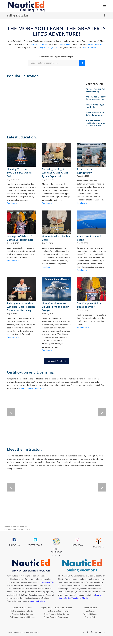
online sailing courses (38, 44)
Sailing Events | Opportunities (56, 617)
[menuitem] (103, 6)
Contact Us (90, 611)
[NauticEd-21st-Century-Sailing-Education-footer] (31, 566)
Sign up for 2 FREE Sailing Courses (56, 608)
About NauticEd (90, 608)
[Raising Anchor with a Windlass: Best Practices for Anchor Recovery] (21, 289)
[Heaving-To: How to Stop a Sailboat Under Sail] (21, 155)
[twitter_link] (35, 540)
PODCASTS (98, 547)
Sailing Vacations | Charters (22, 611)
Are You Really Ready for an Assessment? (96, 98)
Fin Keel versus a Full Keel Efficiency (95, 90)
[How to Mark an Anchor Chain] (56, 222)
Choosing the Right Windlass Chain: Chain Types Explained (55, 172)
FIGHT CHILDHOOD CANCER (56, 552)
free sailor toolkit (88, 47)
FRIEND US (14, 545)
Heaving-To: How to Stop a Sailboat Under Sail (20, 172)
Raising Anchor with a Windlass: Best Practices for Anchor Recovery (21, 307)
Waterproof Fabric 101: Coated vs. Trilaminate (20, 238)
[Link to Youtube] (100, 632)
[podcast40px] (98, 541)
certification (12, 592)
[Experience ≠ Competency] (91, 155)
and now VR (47, 582)
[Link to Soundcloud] (96, 632)
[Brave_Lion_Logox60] (56, 542)
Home (6, 526)
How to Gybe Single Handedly (95, 105)
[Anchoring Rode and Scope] (91, 222)
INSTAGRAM (77, 545)
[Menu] (103, 6)
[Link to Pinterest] (104, 632)
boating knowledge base (47, 47)
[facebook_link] (14, 540)
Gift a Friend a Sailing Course (56, 614)
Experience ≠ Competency (84, 170)
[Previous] (11, 412)
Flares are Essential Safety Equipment (95, 113)
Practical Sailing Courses (22, 614)
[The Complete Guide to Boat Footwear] (91, 289)
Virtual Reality (65, 44)
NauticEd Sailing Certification (31, 388)
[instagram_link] (77, 540)
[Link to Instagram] (92, 632)
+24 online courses (29, 585)
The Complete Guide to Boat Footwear (90, 305)
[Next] (102, 412)
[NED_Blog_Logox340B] (36, 6)
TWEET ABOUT (35, 545)
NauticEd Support (90, 614)
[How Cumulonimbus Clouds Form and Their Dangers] (56, 289)
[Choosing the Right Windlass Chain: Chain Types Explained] (56, 155)
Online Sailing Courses (22, 608)
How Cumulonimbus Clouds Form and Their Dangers (55, 307)
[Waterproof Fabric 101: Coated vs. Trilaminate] (21, 222)
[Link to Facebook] (87, 632)
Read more (12, 203)
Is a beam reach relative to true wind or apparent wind (95, 123)
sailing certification (96, 44)
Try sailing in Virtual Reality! (56, 611)
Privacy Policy (91, 617)
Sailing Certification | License (22, 617)
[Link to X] (83, 632)
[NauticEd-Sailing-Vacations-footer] (82, 566)
